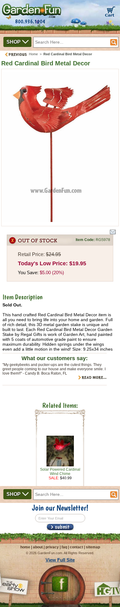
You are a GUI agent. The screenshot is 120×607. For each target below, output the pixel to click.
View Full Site (60, 559)
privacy (52, 547)
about (38, 547)
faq (64, 547)
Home (33, 54)
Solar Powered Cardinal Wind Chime (60, 471)
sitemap (93, 547)
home (25, 547)
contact (76, 547)
